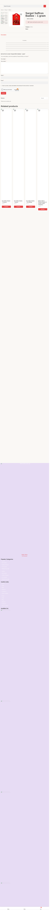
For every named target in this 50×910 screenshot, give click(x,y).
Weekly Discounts (5, 568)
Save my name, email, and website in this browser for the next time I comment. (18, 85)
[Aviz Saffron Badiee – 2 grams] (18, 154)
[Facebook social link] (29, 29)
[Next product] (47, 10)
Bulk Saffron (4, 562)
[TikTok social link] (27, 557)
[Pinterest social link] (32, 29)
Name (2, 75)
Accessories (4, 566)
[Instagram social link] (24, 557)
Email (2, 80)
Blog (3, 587)
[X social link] (30, 29)
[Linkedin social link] (33, 29)
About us (3, 589)
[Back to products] (46, 10)
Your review (3, 61)
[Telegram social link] (35, 29)
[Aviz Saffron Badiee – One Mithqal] (30, 154)
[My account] (48, 6)
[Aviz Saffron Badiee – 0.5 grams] (6, 154)
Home (2, 9)
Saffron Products (5, 564)
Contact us (4, 591)
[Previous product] (44, 10)
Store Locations (5, 593)
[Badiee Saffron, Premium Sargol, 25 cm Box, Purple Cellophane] (42, 154)
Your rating (3, 58)
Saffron (9, 9)
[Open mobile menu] (1, 6)
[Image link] (24, 508)
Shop (6, 9)
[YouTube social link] (25, 557)
